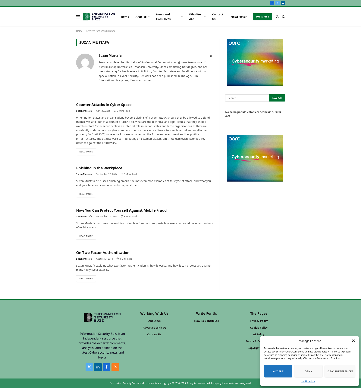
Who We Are (195, 16)
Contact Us (217, 16)
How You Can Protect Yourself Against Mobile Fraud (121, 210)
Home (125, 16)
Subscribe (262, 16)
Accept (278, 371)
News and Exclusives (163, 16)
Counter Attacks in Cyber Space (103, 104)
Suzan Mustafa (110, 55)
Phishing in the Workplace (99, 168)
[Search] (283, 16)
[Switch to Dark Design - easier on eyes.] (277, 16)
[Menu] (78, 16)
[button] (353, 341)
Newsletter (239, 16)
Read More (86, 151)
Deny (308, 371)
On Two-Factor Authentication (102, 252)
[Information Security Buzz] (99, 17)
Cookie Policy (308, 381)
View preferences (340, 371)
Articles (141, 16)
